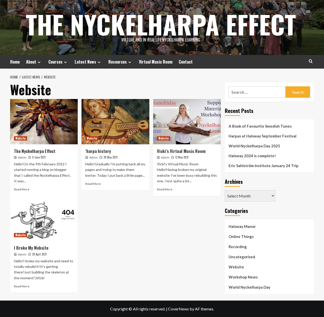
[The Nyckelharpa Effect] (44, 121)
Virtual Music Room (155, 62)
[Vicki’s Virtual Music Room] (187, 121)
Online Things (241, 236)
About (31, 62)
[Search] (311, 61)
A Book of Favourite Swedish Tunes (260, 126)
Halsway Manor (242, 226)
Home (15, 62)
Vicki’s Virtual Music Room (181, 151)
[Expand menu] (39, 62)
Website (20, 138)
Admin (22, 157)
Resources (117, 62)
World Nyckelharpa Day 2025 (254, 146)
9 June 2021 (39, 157)
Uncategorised (242, 256)
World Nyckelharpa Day (249, 287)
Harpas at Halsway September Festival (262, 136)
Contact (186, 62)
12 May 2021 (182, 157)
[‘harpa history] (115, 121)
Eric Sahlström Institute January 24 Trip (263, 165)
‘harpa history (98, 151)
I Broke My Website (31, 248)
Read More (21, 189)
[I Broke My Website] (44, 218)
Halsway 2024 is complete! (252, 155)
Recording (238, 246)
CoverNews (178, 308)
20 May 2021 (110, 157)
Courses (55, 62)
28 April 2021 (39, 254)
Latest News (85, 62)
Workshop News (243, 277)
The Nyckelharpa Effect (161, 24)
